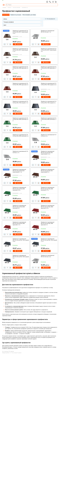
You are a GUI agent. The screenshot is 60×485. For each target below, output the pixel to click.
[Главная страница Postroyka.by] (8, 2)
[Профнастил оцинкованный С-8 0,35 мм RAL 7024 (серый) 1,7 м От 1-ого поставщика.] (7, 106)
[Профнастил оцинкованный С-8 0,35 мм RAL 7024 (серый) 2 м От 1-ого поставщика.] (35, 106)
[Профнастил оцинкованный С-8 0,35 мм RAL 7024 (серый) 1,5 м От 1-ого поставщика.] (35, 89)
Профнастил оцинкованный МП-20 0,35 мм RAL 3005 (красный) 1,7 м (19, 223)
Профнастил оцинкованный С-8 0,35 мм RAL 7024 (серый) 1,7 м (20, 102)
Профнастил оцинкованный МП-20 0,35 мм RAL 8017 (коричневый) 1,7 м (19, 171)
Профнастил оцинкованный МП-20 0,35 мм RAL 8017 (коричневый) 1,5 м (47, 152)
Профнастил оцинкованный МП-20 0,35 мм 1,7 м (47, 31)
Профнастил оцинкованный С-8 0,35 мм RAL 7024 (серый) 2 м (48, 102)
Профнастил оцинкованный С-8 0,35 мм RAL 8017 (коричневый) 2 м (48, 50)
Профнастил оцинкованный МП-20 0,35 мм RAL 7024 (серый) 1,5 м (21, 240)
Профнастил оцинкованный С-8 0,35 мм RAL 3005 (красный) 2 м (20, 84)
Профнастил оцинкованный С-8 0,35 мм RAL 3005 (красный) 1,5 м (20, 68)
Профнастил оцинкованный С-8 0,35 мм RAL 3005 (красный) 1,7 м (48, 68)
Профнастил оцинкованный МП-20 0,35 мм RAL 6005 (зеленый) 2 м (19, 207)
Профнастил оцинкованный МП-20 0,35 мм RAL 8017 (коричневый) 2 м (47, 171)
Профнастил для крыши (15, 14)
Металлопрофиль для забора (29, 14)
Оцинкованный (6, 14)
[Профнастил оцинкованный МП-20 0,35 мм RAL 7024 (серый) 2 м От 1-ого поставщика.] (7, 260)
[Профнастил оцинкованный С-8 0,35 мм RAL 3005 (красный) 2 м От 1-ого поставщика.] (7, 89)
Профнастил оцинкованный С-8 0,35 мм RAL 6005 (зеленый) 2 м (20, 135)
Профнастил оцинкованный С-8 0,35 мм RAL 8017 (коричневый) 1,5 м (20, 32)
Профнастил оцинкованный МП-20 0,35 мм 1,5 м (47, 256)
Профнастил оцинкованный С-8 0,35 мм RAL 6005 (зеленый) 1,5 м (20, 119)
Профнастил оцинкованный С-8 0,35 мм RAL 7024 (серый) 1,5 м (48, 84)
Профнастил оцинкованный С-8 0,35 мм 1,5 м (48, 135)
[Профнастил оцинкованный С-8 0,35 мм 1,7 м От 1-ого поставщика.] (7, 156)
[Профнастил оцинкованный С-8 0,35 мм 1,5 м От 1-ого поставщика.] (35, 139)
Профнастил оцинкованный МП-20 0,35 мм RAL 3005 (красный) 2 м (47, 223)
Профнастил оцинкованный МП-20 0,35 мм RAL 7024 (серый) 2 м (21, 257)
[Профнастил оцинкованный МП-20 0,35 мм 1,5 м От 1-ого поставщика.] (35, 260)
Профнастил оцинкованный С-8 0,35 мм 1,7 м (20, 152)
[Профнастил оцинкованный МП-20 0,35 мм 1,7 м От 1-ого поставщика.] (35, 36)
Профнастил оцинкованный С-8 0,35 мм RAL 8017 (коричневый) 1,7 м (20, 50)
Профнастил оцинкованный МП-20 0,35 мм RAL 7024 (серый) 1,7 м (49, 240)
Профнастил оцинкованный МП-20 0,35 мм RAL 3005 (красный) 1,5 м (47, 207)
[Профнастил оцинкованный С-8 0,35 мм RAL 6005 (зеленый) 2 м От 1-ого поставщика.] (7, 140)
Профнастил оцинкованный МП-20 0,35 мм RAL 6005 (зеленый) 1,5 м (19, 189)
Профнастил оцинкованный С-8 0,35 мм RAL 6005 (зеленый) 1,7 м (48, 119)
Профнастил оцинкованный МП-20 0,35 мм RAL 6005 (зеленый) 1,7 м (47, 189)
